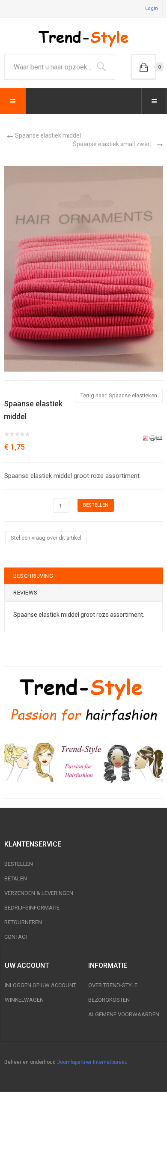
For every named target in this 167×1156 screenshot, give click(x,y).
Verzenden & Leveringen (38, 893)
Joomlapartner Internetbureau (92, 1062)
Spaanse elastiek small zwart (112, 144)
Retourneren (23, 922)
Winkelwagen (24, 1000)
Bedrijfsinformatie (32, 907)
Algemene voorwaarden (123, 1014)
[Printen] (152, 437)
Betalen (15, 878)
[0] (143, 67)
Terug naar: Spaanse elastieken (119, 395)
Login (151, 8)
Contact (16, 937)
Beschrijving (33, 576)
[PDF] (145, 437)
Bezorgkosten (109, 1000)
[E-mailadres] (159, 437)
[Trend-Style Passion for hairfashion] (83, 699)
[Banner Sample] (83, 761)
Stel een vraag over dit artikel (46, 537)
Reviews (25, 592)
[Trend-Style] (83, 38)
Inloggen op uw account (40, 985)
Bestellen (18, 864)
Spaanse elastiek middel (48, 135)
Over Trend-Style (112, 985)
